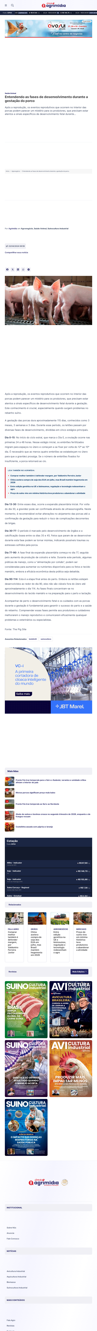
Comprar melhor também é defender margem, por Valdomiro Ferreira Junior (45, 475)
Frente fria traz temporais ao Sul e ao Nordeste (37, 804)
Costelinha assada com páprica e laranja (34, 827)
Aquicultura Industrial (16, 1276)
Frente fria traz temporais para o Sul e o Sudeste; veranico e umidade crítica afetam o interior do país (51, 781)
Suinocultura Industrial (58, 228)
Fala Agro (11, 1320)
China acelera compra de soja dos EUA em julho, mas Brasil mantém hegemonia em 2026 (49, 481)
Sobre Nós (11, 1227)
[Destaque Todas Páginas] (48, 29)
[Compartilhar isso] (7, 269)
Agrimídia (13, 228)
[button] (12, 5)
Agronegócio (27, 228)
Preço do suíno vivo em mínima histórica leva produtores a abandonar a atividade (48, 493)
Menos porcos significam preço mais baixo (35, 792)
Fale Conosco (13, 1238)
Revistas (10, 1325)
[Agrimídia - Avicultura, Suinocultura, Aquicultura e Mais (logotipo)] (54, 5)
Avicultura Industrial (16, 1271)
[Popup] (6, 5)
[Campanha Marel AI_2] (48, 680)
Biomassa (11, 1282)
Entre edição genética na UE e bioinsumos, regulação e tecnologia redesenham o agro (47, 487)
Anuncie (10, 1233)
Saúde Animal (40, 228)
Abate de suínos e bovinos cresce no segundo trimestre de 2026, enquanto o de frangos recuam (53, 815)
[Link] (26, 1009)
